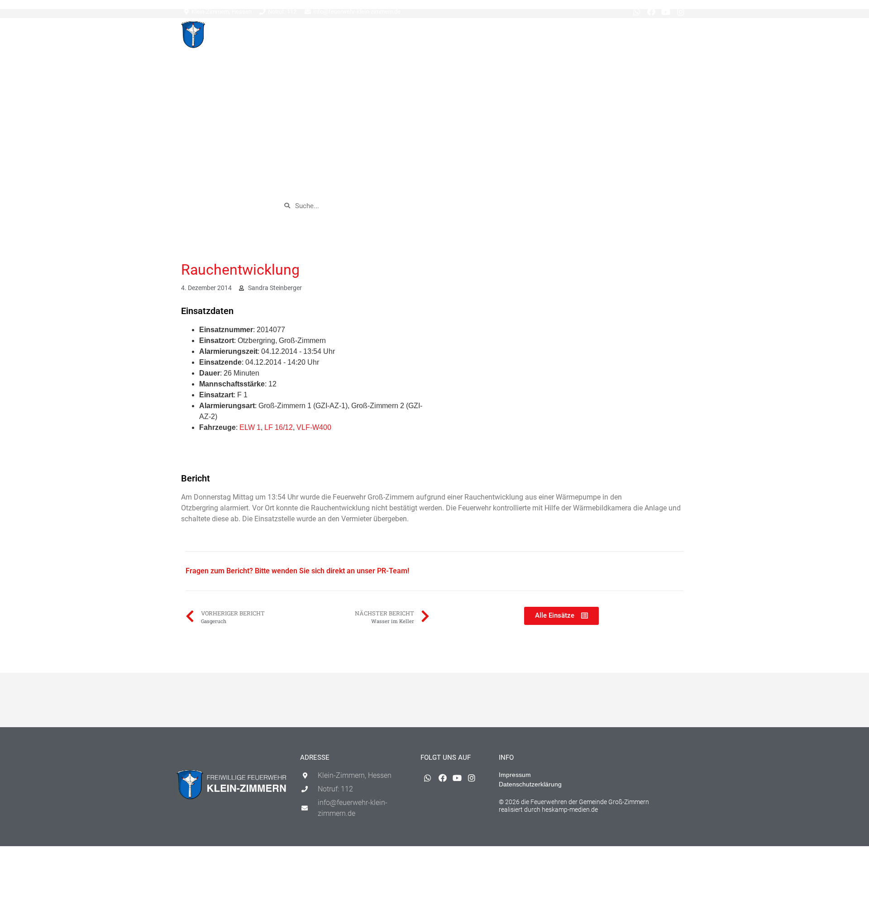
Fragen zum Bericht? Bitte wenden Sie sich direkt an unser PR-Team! (297, 571)
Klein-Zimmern (399, 36)
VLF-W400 (313, 427)
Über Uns (574, 36)
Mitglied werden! (659, 36)
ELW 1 (250, 427)
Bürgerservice (529, 36)
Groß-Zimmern (464, 36)
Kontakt (610, 36)
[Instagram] (680, 12)
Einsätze (354, 36)
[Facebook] (651, 12)
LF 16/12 (278, 427)
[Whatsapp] (636, 12)
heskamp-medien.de (570, 809)
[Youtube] (666, 12)
